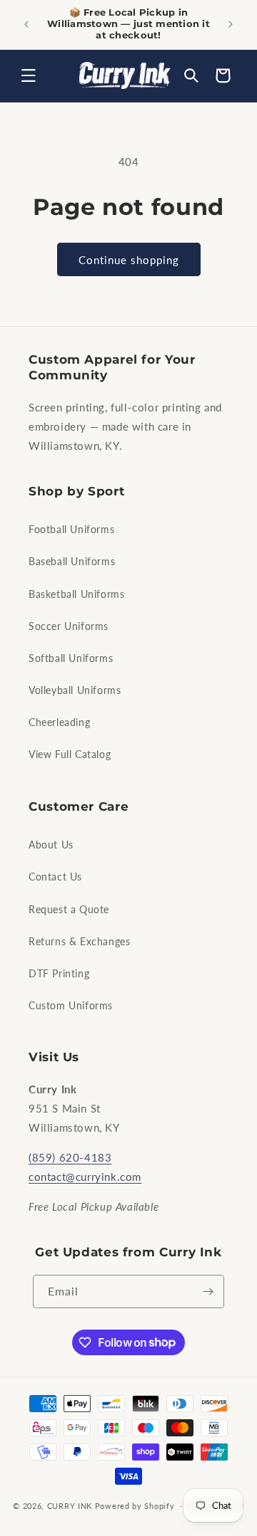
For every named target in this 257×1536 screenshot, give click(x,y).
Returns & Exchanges (79, 941)
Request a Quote (69, 909)
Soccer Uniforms (69, 626)
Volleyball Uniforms (75, 690)
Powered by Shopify (135, 1505)
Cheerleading (59, 722)
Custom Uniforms (71, 1005)
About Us (51, 844)
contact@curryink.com (85, 1176)
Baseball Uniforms (72, 561)
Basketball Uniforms (76, 594)
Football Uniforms (71, 529)
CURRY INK (69, 1505)
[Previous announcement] (26, 24)
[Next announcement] (230, 24)
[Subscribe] (207, 1291)
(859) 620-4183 (70, 1157)
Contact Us (55, 876)
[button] (28, 75)
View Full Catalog (70, 754)
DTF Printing (59, 973)
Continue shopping (129, 259)
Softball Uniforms (71, 658)
